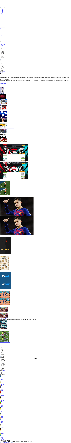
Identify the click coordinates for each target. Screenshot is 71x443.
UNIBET (3, 54)
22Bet (1, 412)
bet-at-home (3, 49)
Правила (2, 438)
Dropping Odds (3, 1)
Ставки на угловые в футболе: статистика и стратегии (5, 342)
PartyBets (3, 52)
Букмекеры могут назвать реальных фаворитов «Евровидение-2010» (6, 122)
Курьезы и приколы (4, 6)
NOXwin (3, 363)
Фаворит (3, 63)
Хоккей (3, 10)
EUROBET (3, 67)
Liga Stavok (2, 400)
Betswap (2, 379)
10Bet (2, 350)
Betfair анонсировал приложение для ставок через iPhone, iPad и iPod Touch (7, 128)
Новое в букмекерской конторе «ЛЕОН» (4, 110)
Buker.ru (3, 359)
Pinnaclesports (3, 364)
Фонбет (2, 432)
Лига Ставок (2, 427)
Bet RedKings (3, 367)
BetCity (2, 351)
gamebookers (3, 51)
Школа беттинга (2, 22)
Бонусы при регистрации (4, 20)
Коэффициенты (2, 0)
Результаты (4, 71)
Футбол (3, 23)
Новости (2, 8)
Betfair (2, 361)
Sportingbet (3, 365)
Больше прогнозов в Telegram (3, 83)
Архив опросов (1, 72)
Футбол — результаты (4, 2)
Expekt (2, 352)
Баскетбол (3, 24)
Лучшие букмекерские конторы (5, 14)
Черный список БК (4, 19)
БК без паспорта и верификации (5, 17)
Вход (0, 28)
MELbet (2, 411)
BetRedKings (2, 384)
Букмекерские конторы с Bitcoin (5, 18)
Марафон (3, 57)
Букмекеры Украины (4, 15)
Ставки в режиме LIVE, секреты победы (4, 318)
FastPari (2, 405)
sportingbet (3, 354)
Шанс (2, 349)
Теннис (3, 9)
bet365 (2, 417)
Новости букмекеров (4, 11)
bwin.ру (2, 428)
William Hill (3, 55)
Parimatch (2, 396)
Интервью (3, 12)
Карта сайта (2, 439)
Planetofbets (3, 53)
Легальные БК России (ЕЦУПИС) (5, 16)
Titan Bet (3, 56)
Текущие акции (3, 21)
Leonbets (3, 48)
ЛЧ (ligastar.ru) (3, 360)
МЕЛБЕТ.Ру (2, 433)
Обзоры (3, 5)
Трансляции (2, 4)
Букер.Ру (3, 70)
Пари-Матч (3, 65)
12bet (2, 66)
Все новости (1, 45)
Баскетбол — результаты (4, 3)
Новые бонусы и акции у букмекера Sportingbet (4, 104)
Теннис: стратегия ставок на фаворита (3, 195)
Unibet (2, 389)
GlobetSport (2, 395)
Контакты (2, 437)
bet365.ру (2, 422)
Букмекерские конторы (3, 13)
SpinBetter (2, 406)
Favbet (2, 401)
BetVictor (2, 421)
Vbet (1, 380)
